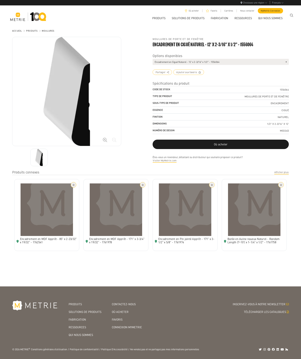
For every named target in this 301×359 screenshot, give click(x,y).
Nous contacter (247, 10)
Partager (160, 72)
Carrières (228, 10)
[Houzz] (286, 349)
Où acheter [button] (221, 144)
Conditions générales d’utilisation (49, 349)
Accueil (17, 30)
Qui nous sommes (81, 335)
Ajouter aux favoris (186, 72)
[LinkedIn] (277, 349)
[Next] (39, 157)
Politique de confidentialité (84, 349)
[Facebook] (273, 349)
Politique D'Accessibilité (114, 349)
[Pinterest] (269, 349)
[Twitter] (260, 349)
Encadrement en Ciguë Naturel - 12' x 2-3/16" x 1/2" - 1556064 (187, 61)
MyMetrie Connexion (270, 10)
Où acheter (194, 10)
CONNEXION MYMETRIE (127, 327)
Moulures (48, 30)
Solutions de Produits (85, 312)
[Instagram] (264, 349)
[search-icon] (291, 15)
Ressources (77, 327)
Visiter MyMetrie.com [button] (164, 160)
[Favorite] (73, 185)
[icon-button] (105, 140)
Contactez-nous (124, 304)
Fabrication (77, 319)
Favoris (214, 10)
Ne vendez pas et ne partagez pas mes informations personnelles (164, 349)
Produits (32, 30)
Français (276, 2)
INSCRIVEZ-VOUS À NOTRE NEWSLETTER (259, 304)
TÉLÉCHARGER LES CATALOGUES (265, 312)
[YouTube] (282, 349)
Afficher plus (281, 172)
